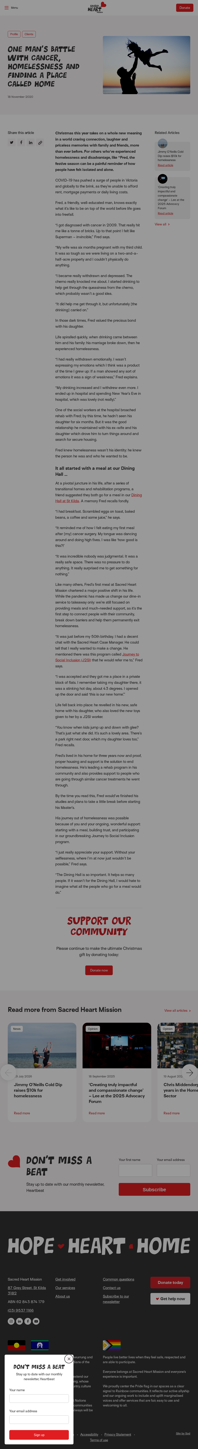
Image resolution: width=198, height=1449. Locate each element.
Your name (17, 1390)
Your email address (23, 1411)
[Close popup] (69, 1359)
